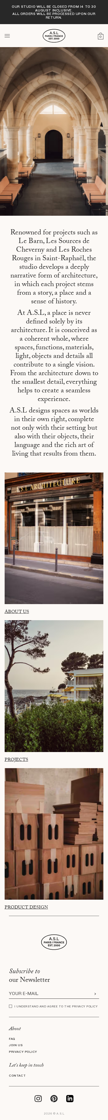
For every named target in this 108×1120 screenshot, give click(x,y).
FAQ (12, 1039)
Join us (15, 1045)
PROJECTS (16, 760)
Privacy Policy (23, 1052)
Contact (17, 1075)
